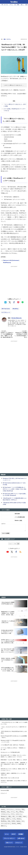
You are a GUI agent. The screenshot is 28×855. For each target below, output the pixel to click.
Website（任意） (19, 520)
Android (3, 809)
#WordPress (15, 308)
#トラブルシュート (6, 312)
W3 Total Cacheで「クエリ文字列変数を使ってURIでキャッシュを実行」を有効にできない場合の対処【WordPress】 (14, 489)
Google (3, 819)
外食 (9, 821)
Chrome (14, 823)
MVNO (19, 823)
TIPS (23, 809)
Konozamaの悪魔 (5, 790)
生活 (8, 812)
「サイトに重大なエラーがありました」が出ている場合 (15, 105)
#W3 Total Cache (6, 308)
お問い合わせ (21, 838)
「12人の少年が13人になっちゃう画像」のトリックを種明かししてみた (14, 723)
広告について (9, 842)
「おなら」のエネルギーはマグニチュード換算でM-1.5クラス (14, 727)
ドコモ (14, 819)
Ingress (18, 821)
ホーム (6, 834)
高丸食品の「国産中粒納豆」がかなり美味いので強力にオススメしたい (14, 781)
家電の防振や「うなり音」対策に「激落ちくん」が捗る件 (14, 759)
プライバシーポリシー (9, 838)
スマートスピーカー (6, 823)
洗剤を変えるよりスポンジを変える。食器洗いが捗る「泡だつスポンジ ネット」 (14, 769)
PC (17, 812)
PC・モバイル (5, 4)
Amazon (19, 819)
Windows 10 (4, 816)
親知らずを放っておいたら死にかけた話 (10, 777)
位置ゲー (8, 819)
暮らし (22, 4)
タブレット (19, 814)
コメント (3, 523)
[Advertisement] (14, 21)
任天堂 (14, 821)
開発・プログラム (7, 39)
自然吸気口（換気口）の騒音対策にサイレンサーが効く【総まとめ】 (13, 774)
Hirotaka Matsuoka (16, 318)
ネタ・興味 (16, 4)
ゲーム (11, 4)
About (13, 834)
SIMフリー (4, 826)
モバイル (18, 809)
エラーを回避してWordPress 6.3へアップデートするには (15, 109)
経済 (26, 4)
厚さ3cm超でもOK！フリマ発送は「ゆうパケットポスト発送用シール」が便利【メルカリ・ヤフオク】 (13, 755)
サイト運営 (19, 816)
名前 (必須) (17, 513)
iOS (14, 816)
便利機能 (21, 834)
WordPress (4, 821)
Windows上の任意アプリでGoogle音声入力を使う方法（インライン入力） (13, 741)
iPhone (22, 812)
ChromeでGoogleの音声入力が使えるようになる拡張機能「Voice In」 (14, 736)
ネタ (23, 821)
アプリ (13, 814)
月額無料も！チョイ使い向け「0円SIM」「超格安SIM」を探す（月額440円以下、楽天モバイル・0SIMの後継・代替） (14, 764)
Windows (3, 812)
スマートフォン (11, 809)
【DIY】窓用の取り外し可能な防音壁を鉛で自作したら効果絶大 (14, 732)
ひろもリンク (4, 793)
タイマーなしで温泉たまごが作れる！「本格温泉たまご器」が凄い (13, 748)
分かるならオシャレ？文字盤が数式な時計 (10, 752)
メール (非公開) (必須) (20, 517)
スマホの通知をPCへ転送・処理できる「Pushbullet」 (13, 745)
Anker (25, 816)
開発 (10, 816)
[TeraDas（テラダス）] (14, 2)
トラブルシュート (5, 814)
